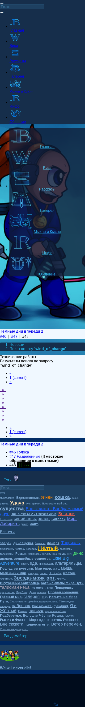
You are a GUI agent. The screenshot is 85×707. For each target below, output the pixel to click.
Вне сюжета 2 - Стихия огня (33, 514)
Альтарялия (33, 503)
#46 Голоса (19, 452)
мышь (66, 568)
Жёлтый (48, 548)
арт (51, 577)
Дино (78, 553)
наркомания (62, 553)
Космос (19, 548)
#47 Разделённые (24, 456)
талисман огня (37, 624)
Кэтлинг (22, 611)
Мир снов (43, 568)
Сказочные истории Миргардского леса (33, 601)
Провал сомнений (63, 592)
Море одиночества (45, 620)
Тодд (44, 597)
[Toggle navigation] (2, 3)
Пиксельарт (46, 563)
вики (50, 587)
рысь (56, 568)
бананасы (34, 553)
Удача (17, 502)
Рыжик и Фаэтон (13, 620)
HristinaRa (55, 573)
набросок (21, 605)
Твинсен (36, 611)
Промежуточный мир (54, 503)
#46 (3, 336)
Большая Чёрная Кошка (43, 615)
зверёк (5, 543)
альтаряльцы (68, 563)
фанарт (53, 543)
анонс (43, 573)
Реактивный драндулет (14, 629)
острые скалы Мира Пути (62, 583)
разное (4, 503)
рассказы (65, 548)
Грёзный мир (11, 597)
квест (24, 563)
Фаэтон (69, 573)
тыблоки (69, 615)
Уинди (47, 497)
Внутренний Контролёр (19, 583)
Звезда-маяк (29, 577)
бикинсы (40, 543)
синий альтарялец (32, 518)
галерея (32, 596)
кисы (75, 497)
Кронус (61, 578)
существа (12, 508)
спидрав (33, 573)
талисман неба (15, 587)
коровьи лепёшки (55, 611)
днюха (24, 524)
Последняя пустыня (16, 568)
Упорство (71, 620)
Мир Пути (21, 592)
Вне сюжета (11, 624)
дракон (6, 558)
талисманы (6, 553)
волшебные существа (32, 558)
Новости (16, 345)
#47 (14, 336)
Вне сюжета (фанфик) (50, 606)
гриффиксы (7, 592)
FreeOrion (6, 519)
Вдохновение (27, 498)
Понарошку (64, 587)
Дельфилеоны (37, 592)
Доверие (31, 548)
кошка (62, 497)
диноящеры (23, 543)
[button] (7, 532)
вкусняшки (6, 548)
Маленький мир (13, 573)
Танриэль (70, 542)
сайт (34, 524)
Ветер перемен (66, 624)
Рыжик (20, 553)
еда (33, 563)
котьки (46, 553)
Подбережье (10, 615)
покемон (38, 587)
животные (6, 578)
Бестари (66, 513)
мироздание (7, 497)
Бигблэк (58, 519)
